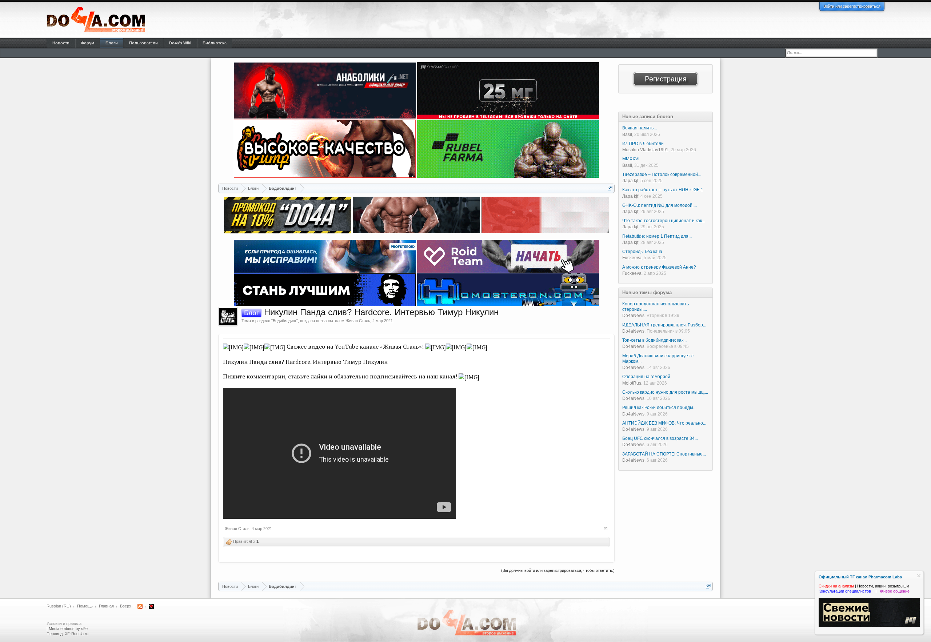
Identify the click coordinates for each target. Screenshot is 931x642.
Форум (87, 43)
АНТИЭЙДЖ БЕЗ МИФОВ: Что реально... (664, 423)
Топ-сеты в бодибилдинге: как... (654, 340)
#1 (606, 528)
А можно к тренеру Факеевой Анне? (659, 267)
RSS (140, 606)
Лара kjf (630, 180)
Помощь (85, 606)
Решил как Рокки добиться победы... (659, 407)
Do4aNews (633, 315)
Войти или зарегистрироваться (851, 6)
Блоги (111, 43)
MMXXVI (630, 158)
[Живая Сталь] (228, 316)
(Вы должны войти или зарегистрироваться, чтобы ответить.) (558, 570)
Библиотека (215, 43)
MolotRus (631, 383)
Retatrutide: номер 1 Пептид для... (657, 236)
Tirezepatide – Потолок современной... (661, 174)
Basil (627, 134)
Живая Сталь (357, 320)
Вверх (125, 606)
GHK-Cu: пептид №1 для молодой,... (659, 205)
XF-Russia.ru (76, 633)
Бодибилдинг (284, 320)
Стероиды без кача (642, 251)
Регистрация (666, 79)
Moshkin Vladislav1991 (645, 149)
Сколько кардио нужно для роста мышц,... (665, 392)
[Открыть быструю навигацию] (610, 188)
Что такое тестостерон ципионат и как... (663, 220)
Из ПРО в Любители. (643, 143)
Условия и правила (64, 623)
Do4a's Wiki (180, 43)
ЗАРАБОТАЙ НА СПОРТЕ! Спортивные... (664, 454)
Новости (60, 43)
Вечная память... (639, 128)
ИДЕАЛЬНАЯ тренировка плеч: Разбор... (664, 325)
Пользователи (143, 43)
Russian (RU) (59, 606)
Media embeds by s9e (68, 628)
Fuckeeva (632, 257)
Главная (106, 606)
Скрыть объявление (919, 575)
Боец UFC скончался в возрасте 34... (660, 438)
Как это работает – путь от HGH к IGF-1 (662, 189)
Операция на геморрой (646, 376)
